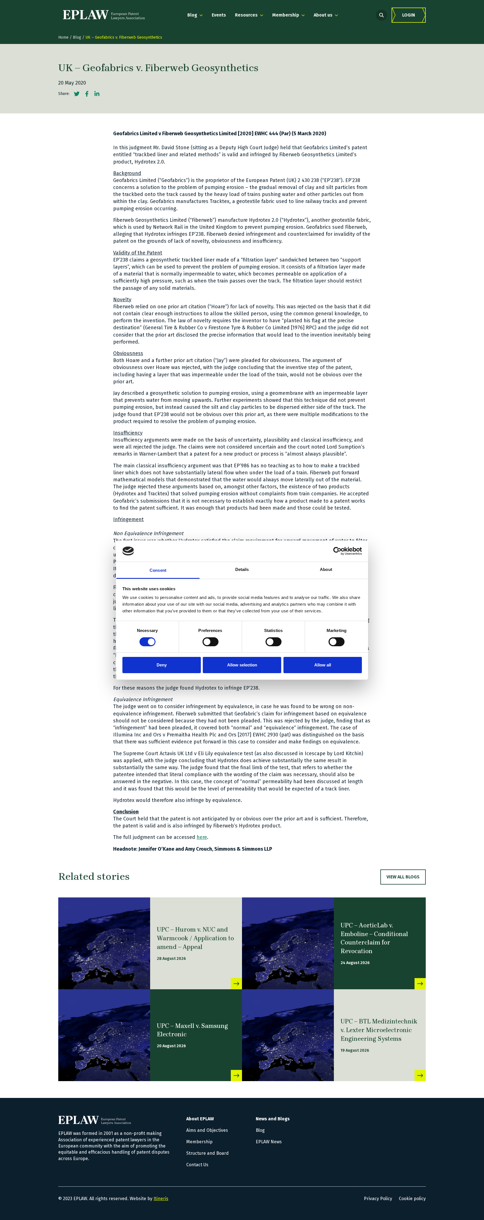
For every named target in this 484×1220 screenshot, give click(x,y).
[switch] (210, 641)
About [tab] (326, 569)
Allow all (322, 665)
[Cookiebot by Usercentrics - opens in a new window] (337, 551)
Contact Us (197, 1164)
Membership (199, 1141)
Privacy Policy (378, 1198)
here (202, 837)
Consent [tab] (158, 570)
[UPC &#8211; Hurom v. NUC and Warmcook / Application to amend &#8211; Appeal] (104, 943)
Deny (162, 665)
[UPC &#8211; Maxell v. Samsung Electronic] (104, 1035)
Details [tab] (242, 569)
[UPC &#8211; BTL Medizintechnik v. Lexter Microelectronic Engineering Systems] (288, 1035)
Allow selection (242, 665)
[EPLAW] (104, 15)
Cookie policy (412, 1198)
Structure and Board (207, 1153)
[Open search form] (381, 15)
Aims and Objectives (207, 1130)
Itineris (160, 1198)
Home (63, 37)
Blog (77, 37)
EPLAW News (269, 1141)
